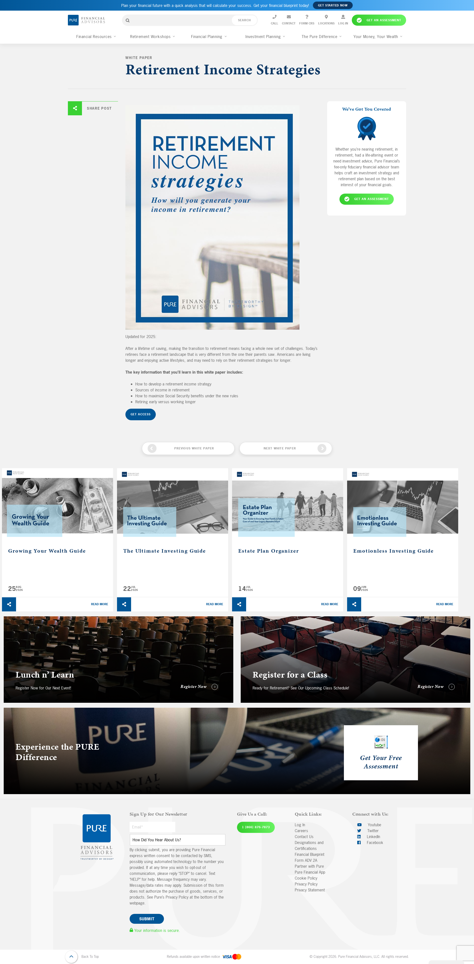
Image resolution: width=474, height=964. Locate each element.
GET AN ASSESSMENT (371, 199)
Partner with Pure (309, 866)
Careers (301, 830)
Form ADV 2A (306, 860)
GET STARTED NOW (333, 5)
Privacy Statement (310, 890)
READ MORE (99, 604)
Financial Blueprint (309, 854)
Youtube (374, 824)
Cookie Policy (306, 878)
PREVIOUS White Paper (194, 448)
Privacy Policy (306, 884)
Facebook (374, 842)
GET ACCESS (141, 414)
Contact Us (304, 836)
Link (7, 619)
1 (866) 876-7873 (256, 827)
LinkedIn (373, 836)
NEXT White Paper (280, 448)
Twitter (372, 830)
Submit (147, 919)
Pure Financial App (310, 872)
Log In (300, 824)
